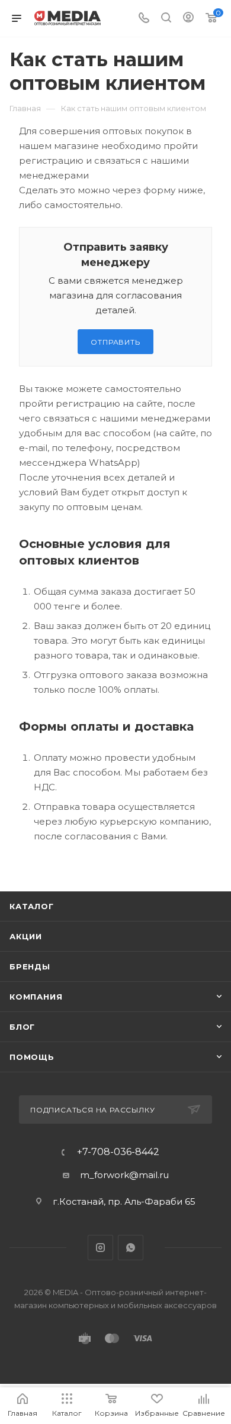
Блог (22, 1026)
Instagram (100, 1247)
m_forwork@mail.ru (124, 1174)
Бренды (29, 966)
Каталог (31, 906)
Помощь (31, 1057)
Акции (25, 936)
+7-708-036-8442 (118, 1152)
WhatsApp (130, 1247)
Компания (35, 996)
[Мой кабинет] (188, 18)
